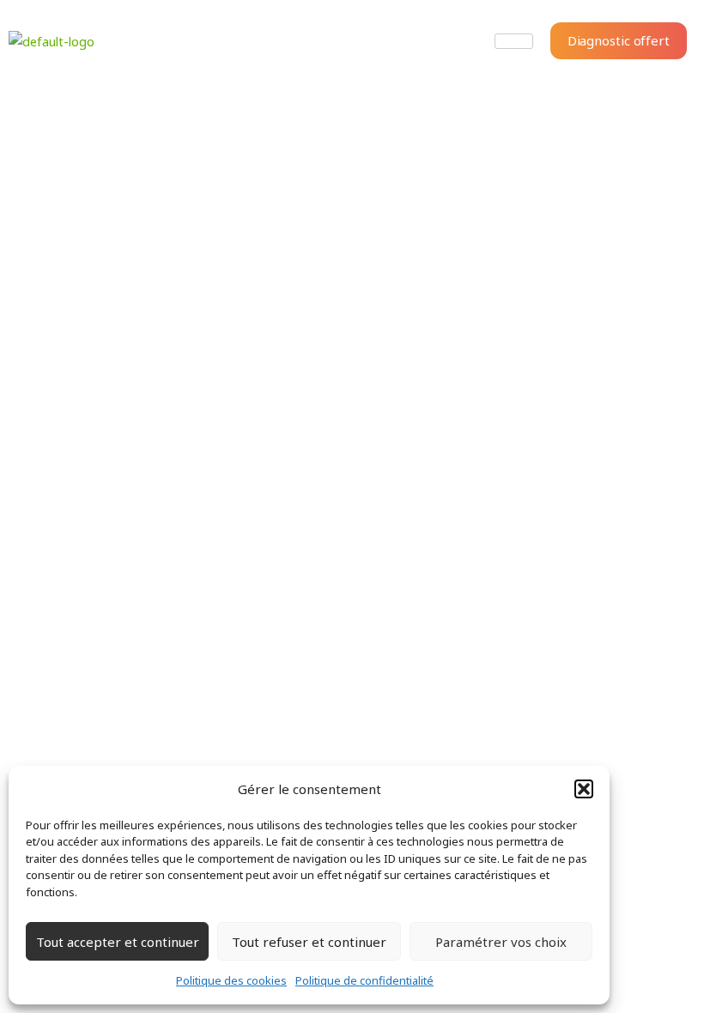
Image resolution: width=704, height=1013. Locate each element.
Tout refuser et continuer (309, 941)
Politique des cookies (231, 980)
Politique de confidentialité (364, 980)
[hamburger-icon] (514, 41)
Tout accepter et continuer (117, 941)
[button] (583, 789)
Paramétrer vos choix (501, 941)
